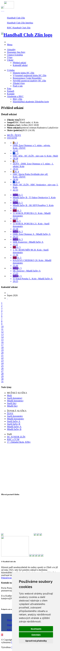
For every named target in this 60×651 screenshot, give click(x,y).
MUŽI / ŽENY (14, 135)
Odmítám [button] (36, 635)
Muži (9, 395)
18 (2, 347)
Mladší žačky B (14, 429)
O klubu (11, 70)
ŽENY (10, 413)
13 (2, 334)
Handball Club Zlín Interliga (20, 23)
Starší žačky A (13, 421)
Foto (9, 88)
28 (2, 373)
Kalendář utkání (20, 65)
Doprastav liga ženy (16, 52)
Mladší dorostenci (15, 400)
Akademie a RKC (15, 96)
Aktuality (11, 49)
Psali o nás (18, 86)
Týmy (10, 57)
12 (2, 332)
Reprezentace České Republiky (27, 78)
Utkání (10, 60)
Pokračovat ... (7, 578)
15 (2, 339)
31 (2, 381)
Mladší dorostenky (15, 419)
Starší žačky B (13, 424)
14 (2, 337)
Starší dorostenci (14, 398)
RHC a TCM (13, 439)
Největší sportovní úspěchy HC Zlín (29, 80)
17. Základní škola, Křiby (19, 442)
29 (2, 376)
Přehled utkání (19, 62)
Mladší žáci (12, 406)
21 (2, 355)
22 (2, 358)
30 (2, 379)
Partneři (10, 91)
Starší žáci (11, 403)
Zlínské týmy (19, 83)
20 (2, 352)
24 (2, 363)
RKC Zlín (17, 99)
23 (2, 360)
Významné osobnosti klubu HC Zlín (29, 75)
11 (2, 329)
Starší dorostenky (15, 416)
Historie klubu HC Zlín (23, 73)
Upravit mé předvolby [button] (36, 641)
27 (2, 371)
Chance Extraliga (15, 55)
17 (2, 345)
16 (2, 342)
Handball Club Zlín (16, 18)
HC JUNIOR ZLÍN (16, 437)
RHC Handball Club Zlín (18, 27)
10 (2, 326)
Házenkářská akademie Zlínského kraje (31, 101)
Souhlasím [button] (36, 629)
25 (2, 366)
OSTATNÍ (12, 138)
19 (2, 350)
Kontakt (10, 94)
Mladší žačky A (14, 426)
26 (2, 368)
